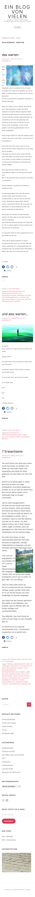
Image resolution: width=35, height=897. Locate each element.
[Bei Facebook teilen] (3, 266)
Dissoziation (7, 293)
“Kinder (9, 664)
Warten (17, 301)
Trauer (21, 680)
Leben (28, 672)
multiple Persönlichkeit (11, 437)
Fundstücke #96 (8, 733)
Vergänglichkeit (22, 682)
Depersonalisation (14, 291)
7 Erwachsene (12, 451)
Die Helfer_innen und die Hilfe (20, 659)
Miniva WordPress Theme (21, 889)
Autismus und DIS (8, 751)
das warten (10, 55)
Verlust (5, 684)
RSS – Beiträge (7, 836)
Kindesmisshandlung (10, 672)
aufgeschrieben (7, 748)
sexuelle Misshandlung (11, 678)
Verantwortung (8, 682)
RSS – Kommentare (9, 840)
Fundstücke (6, 762)
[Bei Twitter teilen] (7, 266)
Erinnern (21, 295)
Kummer (22, 672)
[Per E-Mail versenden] (11, 266)
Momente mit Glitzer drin (11, 772)
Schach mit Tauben (9, 723)
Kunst (24, 435)
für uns (4, 730)
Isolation (20, 299)
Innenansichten (7, 765)
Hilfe (26, 668)
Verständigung (15, 684)
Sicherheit (26, 437)
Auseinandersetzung (21, 664)
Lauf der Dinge (14, 289)
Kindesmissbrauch (9, 670)
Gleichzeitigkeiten (8, 719)
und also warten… (15, 314)
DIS (23, 291)
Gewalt (13, 299)
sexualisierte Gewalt (21, 676)
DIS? (3, 758)
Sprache (15, 680)
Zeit (29, 684)
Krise (19, 435)
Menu (18, 27)
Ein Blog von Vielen (18, 12)
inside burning (7, 726)
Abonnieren (8, 821)
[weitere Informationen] (16, 267)
